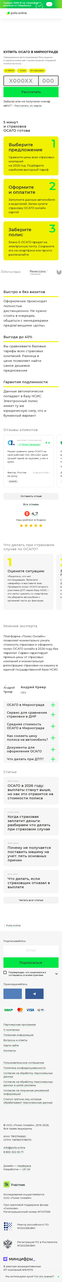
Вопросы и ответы (15, 1040)
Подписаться (30, 963)
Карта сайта (11, 1045)
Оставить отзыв (31, 496)
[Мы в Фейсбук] (34, 994)
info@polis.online (14, 1147)
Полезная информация (18, 1035)
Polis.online (13, 925)
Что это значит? (44, 1276)
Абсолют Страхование (29, 440)
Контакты (9, 1050)
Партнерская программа (19, 1024)
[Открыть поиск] (40, 13)
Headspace (24, 1165)
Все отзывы (31, 504)
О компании (11, 1029)
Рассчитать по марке (28, 105)
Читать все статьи (31, 900)
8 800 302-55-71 (13, 1152)
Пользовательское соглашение (23, 1062)
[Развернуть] (56, 974)
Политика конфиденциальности (24, 1068)
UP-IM (26, 1169)
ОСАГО (13, 481)
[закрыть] (56, 4)
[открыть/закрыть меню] (50, 13)
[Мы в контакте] (12, 994)
